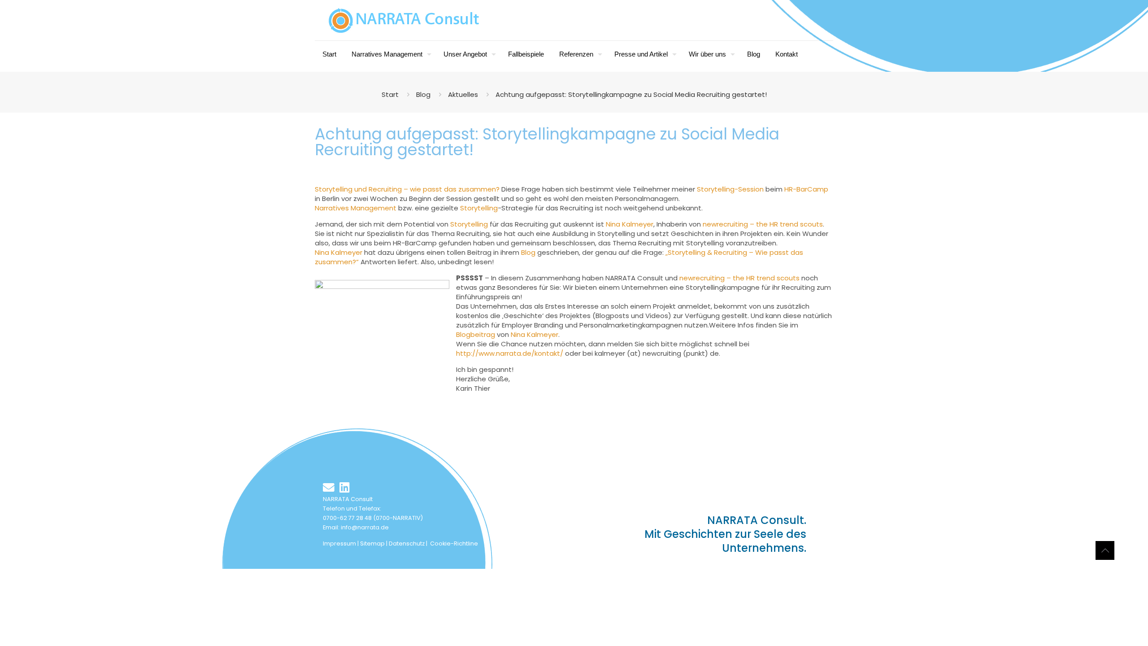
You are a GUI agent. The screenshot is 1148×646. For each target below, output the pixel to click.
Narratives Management (355, 208)
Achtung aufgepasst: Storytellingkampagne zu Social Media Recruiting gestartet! (631, 94)
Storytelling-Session (730, 189)
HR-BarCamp (806, 189)
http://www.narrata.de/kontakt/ (509, 353)
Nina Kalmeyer (629, 224)
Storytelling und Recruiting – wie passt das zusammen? (408, 189)
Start (390, 94)
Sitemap (372, 543)
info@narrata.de (365, 527)
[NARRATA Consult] (404, 20)
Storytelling (479, 208)
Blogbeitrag (476, 334)
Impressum (339, 543)
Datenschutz (407, 543)
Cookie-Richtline (454, 543)
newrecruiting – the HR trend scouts (763, 224)
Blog (423, 94)
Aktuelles (463, 94)
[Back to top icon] (1105, 550)
